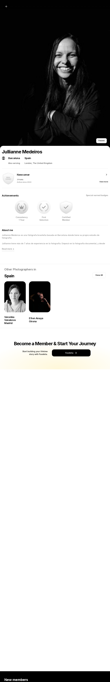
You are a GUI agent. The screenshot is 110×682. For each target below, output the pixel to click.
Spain (28, 158)
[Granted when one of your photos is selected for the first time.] (44, 207)
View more (103, 182)
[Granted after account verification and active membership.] (66, 207)
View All (99, 275)
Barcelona (14, 158)
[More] (106, 174)
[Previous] (6, 6)
